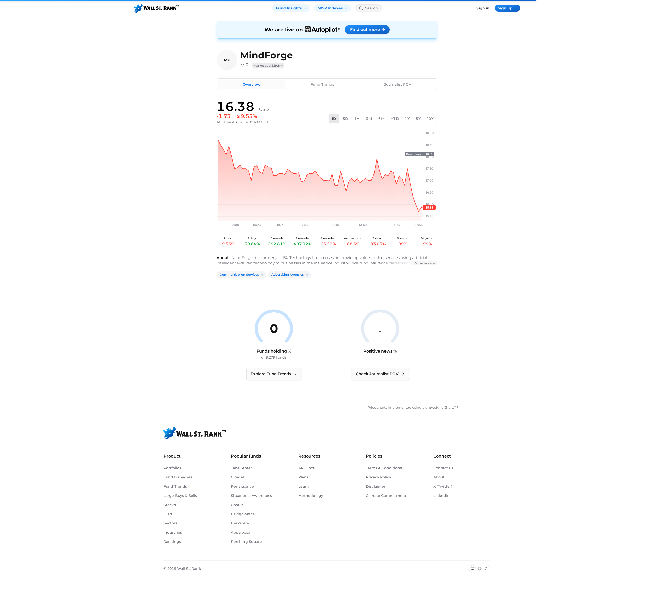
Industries (173, 532)
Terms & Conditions (384, 468)
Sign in (482, 8)
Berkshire (240, 523)
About (439, 477)
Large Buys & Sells (180, 495)
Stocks (170, 504)
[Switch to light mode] (479, 568)
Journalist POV (397, 84)
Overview (251, 84)
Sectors (170, 523)
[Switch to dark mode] (486, 568)
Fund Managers (178, 477)
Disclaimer (376, 486)
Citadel (237, 477)
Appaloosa (240, 532)
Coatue (237, 504)
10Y (430, 118)
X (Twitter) (442, 486)
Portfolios (172, 468)
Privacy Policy (378, 477)
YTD (395, 118)
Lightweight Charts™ (440, 407)
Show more (423, 263)
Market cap (268, 65)
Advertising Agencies (287, 274)
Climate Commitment (386, 495)
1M (357, 118)
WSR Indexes (330, 8)
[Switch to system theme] (472, 568)
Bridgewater (242, 514)
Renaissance (242, 486)
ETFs (168, 514)
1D (334, 118)
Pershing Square (246, 541)
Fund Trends (322, 84)
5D (346, 118)
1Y (407, 118)
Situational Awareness (251, 495)
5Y (418, 118)
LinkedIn (441, 495)
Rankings (172, 541)
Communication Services (239, 274)
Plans (303, 477)
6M (381, 118)
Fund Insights (289, 8)
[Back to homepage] (156, 8)
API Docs (306, 468)
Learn (303, 486)
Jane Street (241, 468)
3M (369, 118)
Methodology (310, 495)
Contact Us (443, 468)
